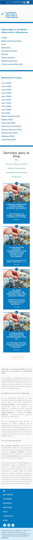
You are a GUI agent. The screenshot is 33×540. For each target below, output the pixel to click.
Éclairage (4, 54)
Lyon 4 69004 (6, 93)
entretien (7, 503)
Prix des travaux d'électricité (12, 64)
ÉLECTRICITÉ (8, 494)
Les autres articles (16, 357)
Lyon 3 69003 (6, 89)
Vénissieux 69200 (7, 136)
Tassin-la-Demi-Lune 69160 (11, 129)
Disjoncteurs (6, 47)
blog (5, 511)
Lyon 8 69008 (6, 106)
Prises (3, 44)
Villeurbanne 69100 (8, 139)
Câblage (4, 37)
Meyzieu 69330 (7, 119)
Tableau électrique (8, 57)
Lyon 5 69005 (6, 96)
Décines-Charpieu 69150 (10, 116)
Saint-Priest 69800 (8, 123)
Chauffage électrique (9, 51)
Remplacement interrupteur (11, 41)
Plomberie (7, 499)
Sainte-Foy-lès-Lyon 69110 (11, 126)
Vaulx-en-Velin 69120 (9, 133)
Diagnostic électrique (9, 61)
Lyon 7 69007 (6, 103)
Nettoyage (7, 507)
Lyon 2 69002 (6, 86)
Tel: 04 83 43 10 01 (17, 2)
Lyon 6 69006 (6, 99)
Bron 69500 (5, 113)
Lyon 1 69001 (6, 83)
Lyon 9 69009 (6, 109)
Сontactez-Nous (8, 518)
